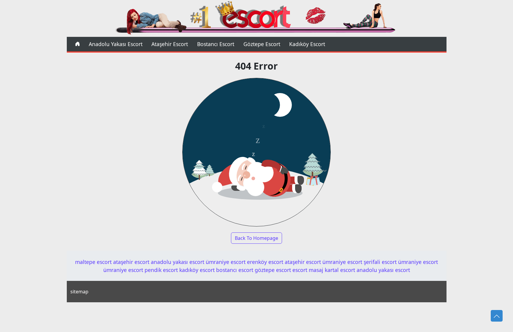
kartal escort (340, 269)
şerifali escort (380, 261)
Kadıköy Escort (307, 44)
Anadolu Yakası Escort (115, 44)
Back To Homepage (256, 238)
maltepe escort (93, 261)
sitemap (79, 291)
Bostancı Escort (215, 44)
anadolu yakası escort (177, 261)
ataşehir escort (131, 261)
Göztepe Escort (261, 44)
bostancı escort (234, 269)
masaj (316, 269)
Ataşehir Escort (169, 44)
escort (299, 269)
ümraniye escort (226, 261)
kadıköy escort (197, 269)
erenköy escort (265, 261)
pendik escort (161, 269)
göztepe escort (273, 269)
